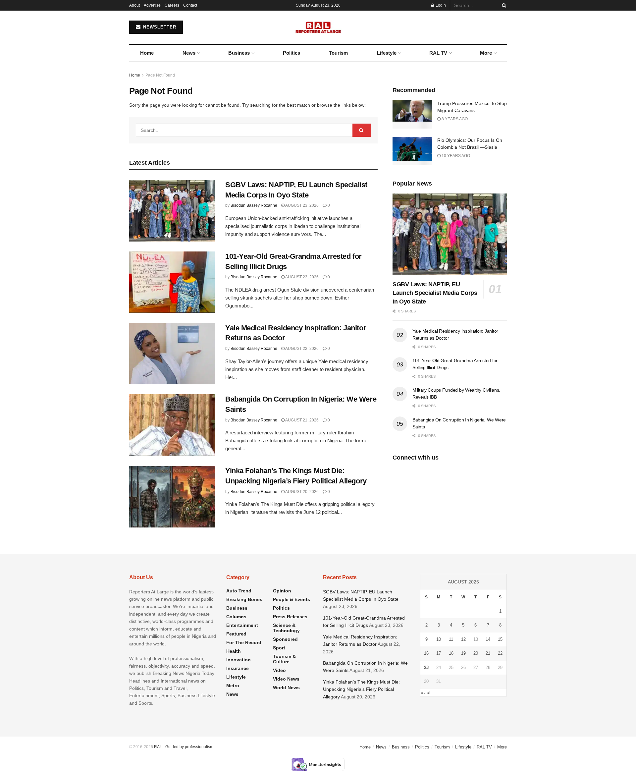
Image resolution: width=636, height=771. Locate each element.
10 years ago (455, 155)
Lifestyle (387, 53)
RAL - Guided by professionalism (183, 746)
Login (440, 5)
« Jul (425, 692)
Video (279, 670)
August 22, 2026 (302, 348)
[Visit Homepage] (318, 27)
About (134, 5)
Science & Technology (286, 628)
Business (239, 53)
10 (438, 639)
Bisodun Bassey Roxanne (254, 205)
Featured (236, 633)
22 (500, 653)
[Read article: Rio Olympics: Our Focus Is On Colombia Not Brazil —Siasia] (412, 151)
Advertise (152, 5)
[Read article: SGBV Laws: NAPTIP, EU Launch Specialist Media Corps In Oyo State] (172, 211)
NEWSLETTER (158, 27)
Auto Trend (238, 590)
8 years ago (454, 119)
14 (488, 639)
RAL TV (438, 53)
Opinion (282, 590)
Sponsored (285, 639)
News (189, 53)
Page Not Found (160, 75)
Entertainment (242, 625)
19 (463, 653)
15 (500, 639)
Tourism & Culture (284, 659)
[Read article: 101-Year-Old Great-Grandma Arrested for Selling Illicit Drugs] (172, 282)
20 (475, 653)
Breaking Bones (244, 599)
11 (451, 639)
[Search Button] (503, 5)
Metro (232, 685)
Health (233, 651)
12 (463, 639)
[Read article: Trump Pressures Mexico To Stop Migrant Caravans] (412, 114)
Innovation (238, 659)
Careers (172, 5)
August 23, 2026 (302, 205)
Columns (236, 616)
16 (426, 653)
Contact (190, 5)
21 (488, 653)
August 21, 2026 (302, 420)
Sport (279, 647)
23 (426, 667)
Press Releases (290, 616)
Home (147, 53)
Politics (291, 53)
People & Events (291, 599)
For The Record (243, 642)
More (486, 53)
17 (438, 653)
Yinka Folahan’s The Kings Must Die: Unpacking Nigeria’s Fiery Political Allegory (361, 689)
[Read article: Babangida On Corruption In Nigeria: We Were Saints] (172, 425)
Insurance (237, 668)
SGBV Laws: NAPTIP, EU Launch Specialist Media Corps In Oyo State (435, 293)
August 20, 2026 (302, 491)
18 (451, 653)
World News (286, 687)
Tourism (338, 53)
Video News (286, 679)
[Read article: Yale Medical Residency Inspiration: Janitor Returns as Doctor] (172, 354)
